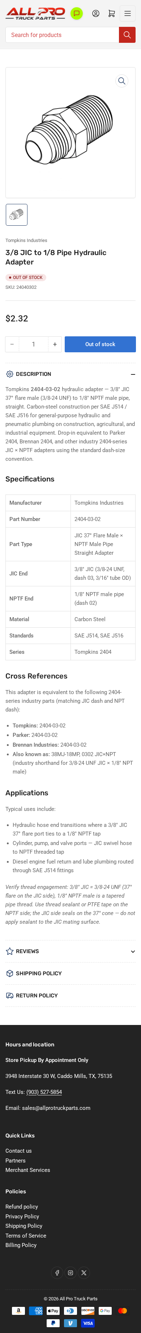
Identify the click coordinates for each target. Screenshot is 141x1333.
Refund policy (21, 1206)
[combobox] (70, 35)
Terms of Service (25, 1235)
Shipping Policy (23, 1226)
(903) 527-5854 (44, 1092)
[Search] (127, 34)
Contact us (18, 1151)
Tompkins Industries (26, 240)
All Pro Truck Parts (79, 1298)
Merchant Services (27, 1170)
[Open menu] (128, 13)
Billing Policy (21, 1245)
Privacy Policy (22, 1216)
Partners (15, 1160)
